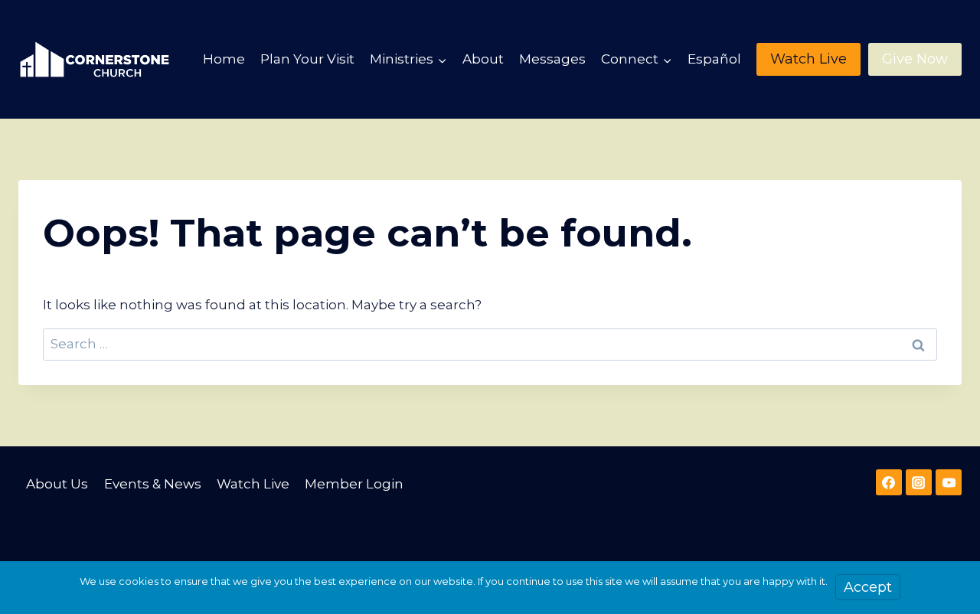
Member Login (354, 484)
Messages (552, 59)
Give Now (915, 59)
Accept (868, 587)
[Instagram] (919, 482)
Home (224, 59)
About (483, 59)
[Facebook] (889, 482)
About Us (57, 484)
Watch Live (808, 59)
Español (714, 59)
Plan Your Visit (307, 59)
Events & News (152, 484)
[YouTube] (949, 482)
